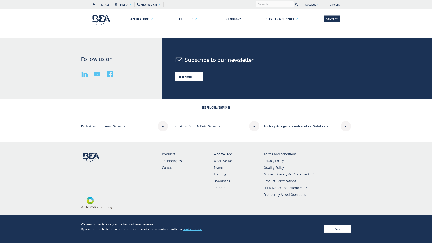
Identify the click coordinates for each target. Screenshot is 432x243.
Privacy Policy (274, 161)
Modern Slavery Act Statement (286, 174)
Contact (332, 19)
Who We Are (223, 154)
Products (186, 19)
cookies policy (192, 229)
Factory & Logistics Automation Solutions (296, 126)
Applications (140, 19)
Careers (335, 5)
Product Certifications (280, 181)
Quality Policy (274, 167)
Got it (337, 229)
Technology (232, 19)
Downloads (222, 181)
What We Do (223, 161)
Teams (218, 167)
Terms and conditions (280, 154)
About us (310, 5)
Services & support (280, 19)
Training (220, 174)
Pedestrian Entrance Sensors (103, 126)
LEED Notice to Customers (283, 188)
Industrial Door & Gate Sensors (196, 126)
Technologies (172, 161)
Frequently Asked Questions (285, 194)
